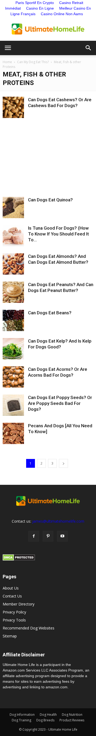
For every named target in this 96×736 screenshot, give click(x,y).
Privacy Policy (14, 612)
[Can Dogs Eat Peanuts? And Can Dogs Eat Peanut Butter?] (13, 292)
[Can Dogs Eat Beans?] (13, 320)
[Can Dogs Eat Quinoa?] (13, 207)
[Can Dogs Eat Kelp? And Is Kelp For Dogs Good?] (13, 348)
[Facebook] (33, 536)
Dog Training (21, 720)
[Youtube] (62, 536)
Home (7, 62)
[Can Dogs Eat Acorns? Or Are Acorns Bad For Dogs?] (13, 377)
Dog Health (48, 714)
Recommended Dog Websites (28, 628)
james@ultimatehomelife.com (58, 521)
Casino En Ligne (40, 8)
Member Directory (18, 604)
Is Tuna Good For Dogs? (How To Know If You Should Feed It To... (58, 233)
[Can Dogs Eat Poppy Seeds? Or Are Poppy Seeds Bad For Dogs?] (13, 405)
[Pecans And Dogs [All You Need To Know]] (13, 433)
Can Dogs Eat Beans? (49, 312)
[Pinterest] (48, 536)
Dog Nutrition (72, 714)
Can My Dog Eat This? (33, 62)
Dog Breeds (45, 720)
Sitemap (10, 636)
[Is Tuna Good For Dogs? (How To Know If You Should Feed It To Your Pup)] (13, 235)
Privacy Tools (14, 620)
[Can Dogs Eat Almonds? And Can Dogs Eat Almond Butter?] (13, 264)
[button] (88, 48)
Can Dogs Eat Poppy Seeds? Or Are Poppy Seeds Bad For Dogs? (60, 403)
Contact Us (12, 596)
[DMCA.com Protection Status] (19, 559)
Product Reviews (71, 720)
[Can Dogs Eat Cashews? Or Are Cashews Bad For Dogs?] (13, 107)
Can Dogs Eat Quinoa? (50, 199)
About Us (11, 588)
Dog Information (22, 714)
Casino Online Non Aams (62, 14)
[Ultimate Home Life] (48, 29)
